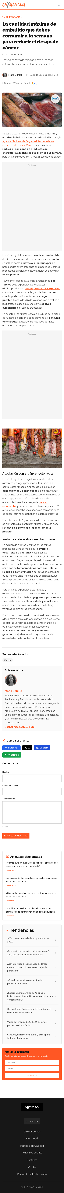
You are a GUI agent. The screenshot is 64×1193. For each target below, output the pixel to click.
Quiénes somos (32, 1131)
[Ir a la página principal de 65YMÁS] (13, 5)
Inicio (4, 54)
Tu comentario (8, 799)
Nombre (5, 772)
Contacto (32, 1160)
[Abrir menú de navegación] (59, 5)
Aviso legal (32, 1138)
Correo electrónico (10, 785)
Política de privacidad (32, 1145)
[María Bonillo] (4, 75)
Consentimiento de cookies (32, 1174)
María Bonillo (15, 74)
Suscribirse (32, 1076)
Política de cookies (32, 1152)
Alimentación (14, 17)
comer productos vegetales (42, 288)
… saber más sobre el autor (20, 727)
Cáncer (7, 660)
